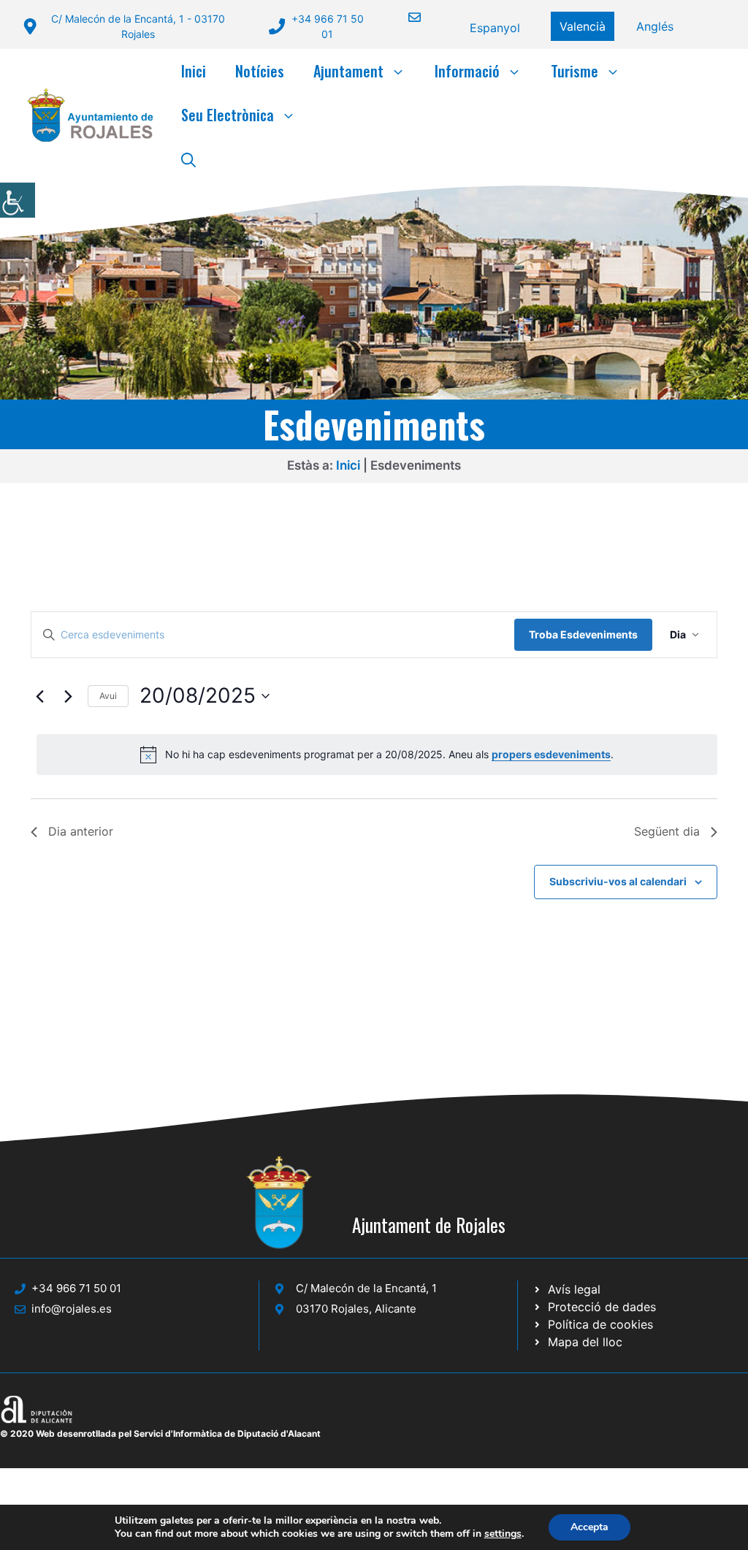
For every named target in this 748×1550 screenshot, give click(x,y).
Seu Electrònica (227, 115)
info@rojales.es (71, 1309)
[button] (188, 158)
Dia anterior (80, 831)
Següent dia (667, 831)
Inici (193, 71)
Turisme (574, 71)
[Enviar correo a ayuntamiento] (405, 17)
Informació (467, 71)
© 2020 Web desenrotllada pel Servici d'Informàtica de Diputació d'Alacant (160, 1433)
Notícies (259, 71)
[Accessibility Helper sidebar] (17, 200)
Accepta (589, 1527)
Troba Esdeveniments (583, 634)
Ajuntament (348, 71)
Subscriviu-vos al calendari (618, 881)
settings (503, 1534)
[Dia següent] (68, 696)
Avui (108, 695)
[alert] (377, 754)
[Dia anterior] (39, 696)
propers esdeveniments (551, 754)
